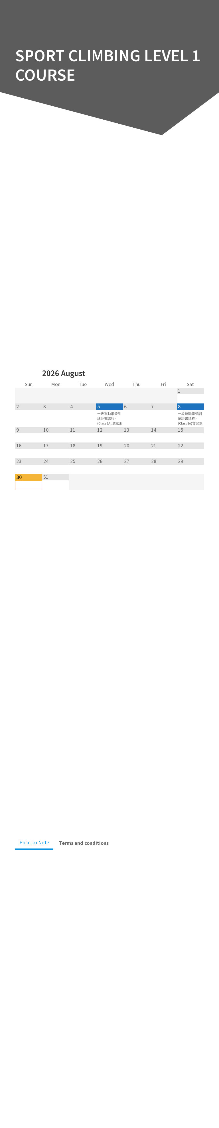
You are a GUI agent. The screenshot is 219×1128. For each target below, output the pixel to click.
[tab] (34, 843)
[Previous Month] (28, 374)
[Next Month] (190, 374)
